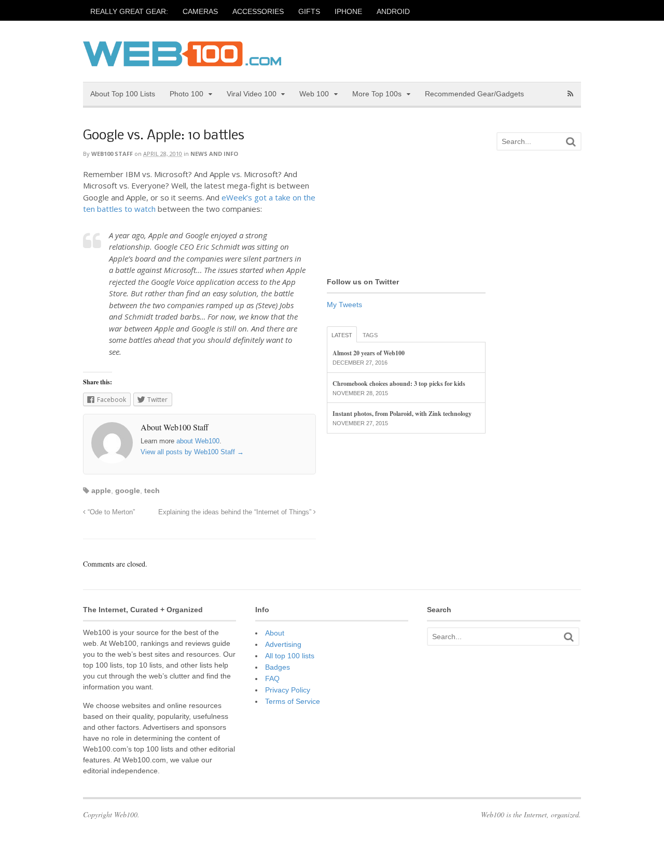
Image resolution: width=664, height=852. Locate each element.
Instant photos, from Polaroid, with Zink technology (402, 413)
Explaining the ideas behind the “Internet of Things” (235, 512)
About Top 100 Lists (122, 94)
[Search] (570, 141)
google (127, 490)
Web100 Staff (112, 153)
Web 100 (314, 94)
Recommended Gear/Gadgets (474, 94)
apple (101, 490)
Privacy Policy (287, 690)
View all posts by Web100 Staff (192, 452)
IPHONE (348, 11)
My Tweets (344, 304)
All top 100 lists (289, 656)
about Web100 (197, 441)
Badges (277, 667)
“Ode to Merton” (110, 512)
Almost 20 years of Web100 (369, 353)
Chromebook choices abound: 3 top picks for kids (399, 383)
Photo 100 (186, 94)
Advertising (283, 644)
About (274, 633)
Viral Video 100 (251, 94)
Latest (341, 335)
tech (152, 490)
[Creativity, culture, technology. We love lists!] (182, 60)
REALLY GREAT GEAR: (129, 11)
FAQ (272, 678)
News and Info (214, 153)
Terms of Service (292, 701)
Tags (370, 335)
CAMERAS (200, 11)
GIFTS (309, 11)
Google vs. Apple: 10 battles (163, 136)
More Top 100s (377, 94)
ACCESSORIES (258, 11)
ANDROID (393, 11)
